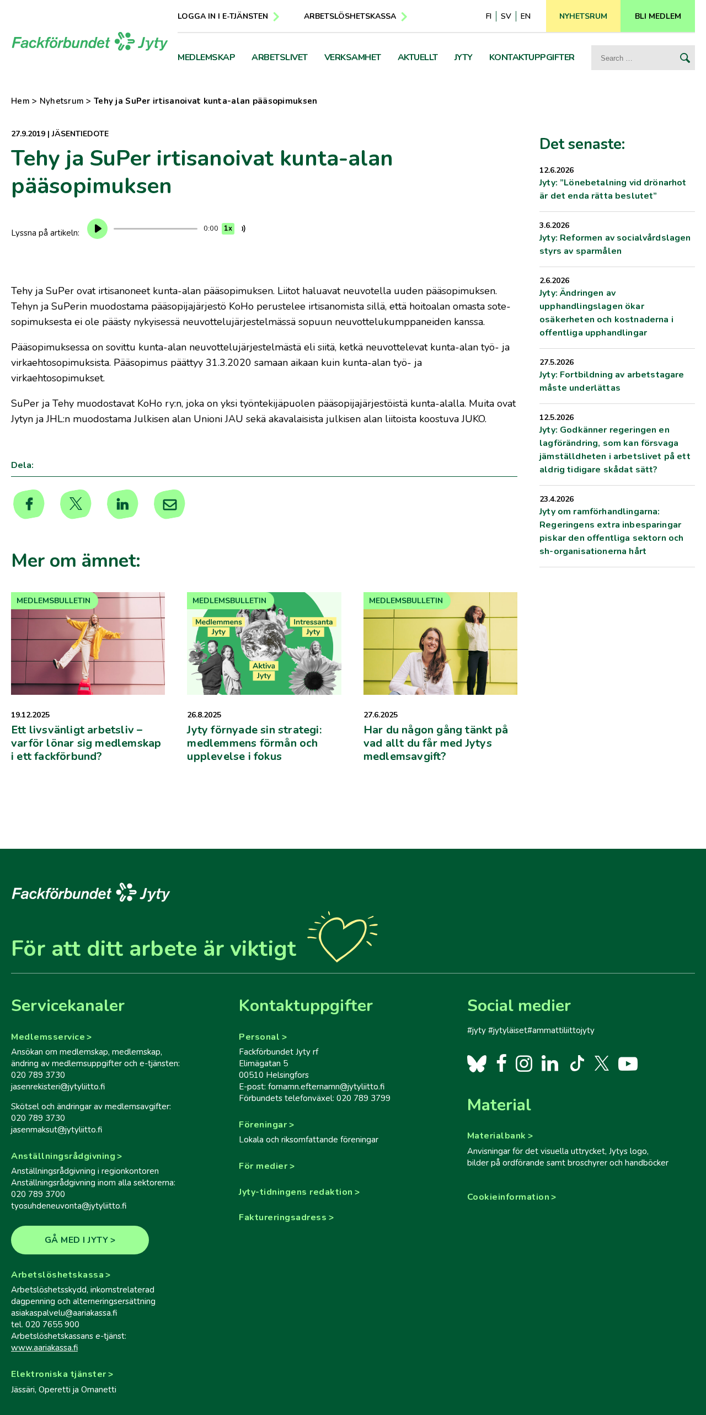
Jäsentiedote (80, 134)
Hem (20, 101)
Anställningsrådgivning (63, 1156)
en (526, 16)
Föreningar (263, 1125)
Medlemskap (206, 57)
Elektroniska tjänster (58, 1374)
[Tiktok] (576, 1063)
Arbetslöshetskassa (350, 16)
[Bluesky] (476, 1063)
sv (506, 16)
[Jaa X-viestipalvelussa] (75, 504)
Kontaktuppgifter (532, 57)
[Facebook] (501, 1063)
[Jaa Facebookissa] (29, 504)
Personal (259, 1037)
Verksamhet (352, 57)
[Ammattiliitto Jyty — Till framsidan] (90, 41)
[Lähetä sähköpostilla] (169, 504)
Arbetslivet (280, 57)
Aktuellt (418, 57)
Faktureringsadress (283, 1217)
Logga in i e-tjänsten (223, 16)
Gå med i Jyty (77, 1240)
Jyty (463, 57)
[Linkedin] (122, 504)
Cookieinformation (508, 1197)
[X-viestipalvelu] (602, 1063)
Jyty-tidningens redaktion (296, 1192)
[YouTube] (628, 1063)
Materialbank (496, 1136)
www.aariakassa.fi (44, 1347)
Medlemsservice (48, 1037)
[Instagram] (524, 1063)
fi (488, 16)
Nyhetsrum (62, 101)
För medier (263, 1166)
